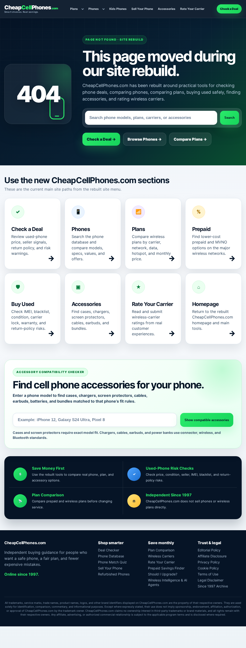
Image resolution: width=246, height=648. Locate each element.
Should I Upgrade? (162, 574)
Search (229, 117)
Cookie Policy (208, 568)
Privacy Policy (209, 562)
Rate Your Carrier (192, 9)
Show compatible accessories (206, 420)
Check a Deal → (101, 139)
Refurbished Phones (113, 574)
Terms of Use (208, 574)
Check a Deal (229, 9)
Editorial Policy (209, 550)
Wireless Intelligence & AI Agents (167, 582)
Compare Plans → (190, 139)
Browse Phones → (145, 139)
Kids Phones (118, 9)
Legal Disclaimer (210, 580)
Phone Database (111, 556)
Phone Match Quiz (112, 562)
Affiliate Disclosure (212, 556)
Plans (74, 9)
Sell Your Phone (142, 9)
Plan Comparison (161, 550)
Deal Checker (108, 550)
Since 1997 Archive (213, 586)
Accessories (166, 9)
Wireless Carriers (161, 556)
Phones (93, 9)
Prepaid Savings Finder (166, 568)
